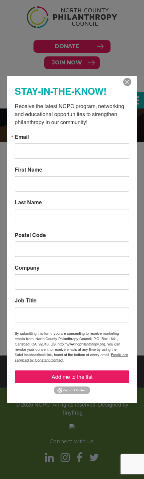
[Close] (127, 82)
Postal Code (30, 234)
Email (22, 136)
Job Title (26, 300)
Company (27, 267)
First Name (28, 169)
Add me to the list (72, 376)
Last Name (28, 202)
